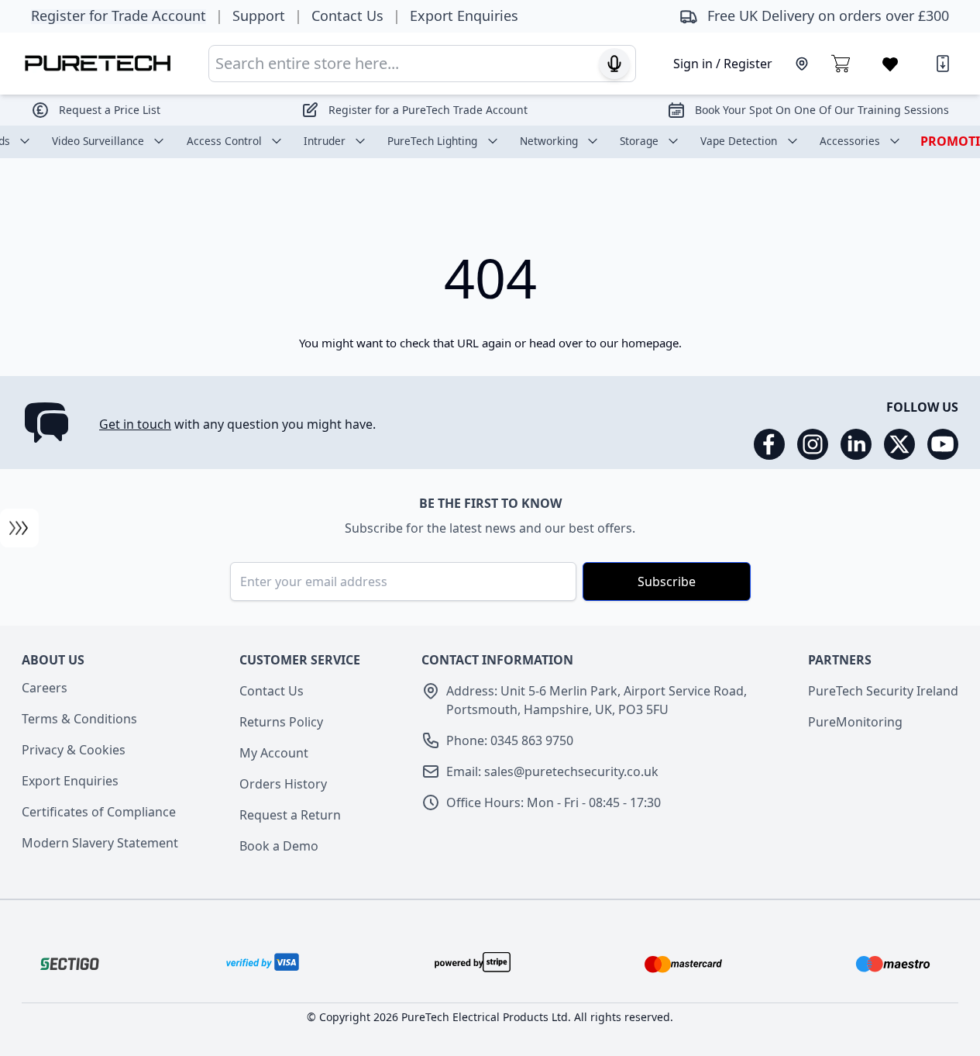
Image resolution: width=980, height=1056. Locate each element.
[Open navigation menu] (19, 528)
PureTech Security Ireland (883, 690)
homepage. (651, 342)
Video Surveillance (98, 140)
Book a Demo (278, 845)
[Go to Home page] (98, 63)
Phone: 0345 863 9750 (509, 740)
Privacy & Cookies (74, 749)
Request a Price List (109, 109)
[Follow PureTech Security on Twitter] (899, 444)
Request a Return (290, 814)
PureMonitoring (855, 721)
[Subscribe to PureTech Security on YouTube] (942, 444)
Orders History (283, 783)
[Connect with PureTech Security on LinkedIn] (856, 444)
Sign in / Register (722, 63)
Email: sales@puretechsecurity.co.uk (552, 771)
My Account (273, 752)
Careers (44, 687)
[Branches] (802, 63)
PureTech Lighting (432, 140)
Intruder (325, 140)
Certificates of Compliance (99, 811)
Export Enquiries (70, 780)
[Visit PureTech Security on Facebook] (769, 444)
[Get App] (942, 63)
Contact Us (271, 690)
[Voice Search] (614, 63)
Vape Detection (738, 140)
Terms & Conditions (79, 718)
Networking (549, 140)
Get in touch (135, 424)
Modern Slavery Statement (100, 842)
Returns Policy (281, 721)
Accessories (850, 140)
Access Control (224, 140)
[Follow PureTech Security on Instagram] (812, 444)
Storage (639, 140)
